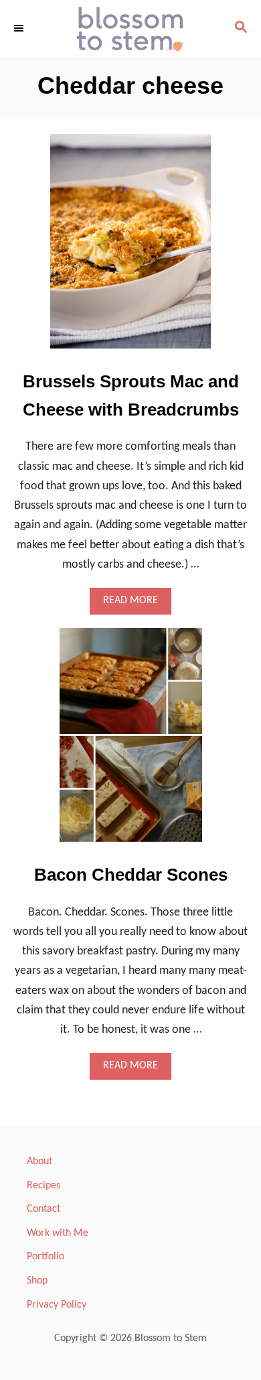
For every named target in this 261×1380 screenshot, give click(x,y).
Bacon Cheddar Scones (131, 875)
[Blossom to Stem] (130, 28)
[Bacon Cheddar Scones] (131, 741)
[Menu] (20, 28)
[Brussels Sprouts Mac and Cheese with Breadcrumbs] (130, 247)
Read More (135, 604)
